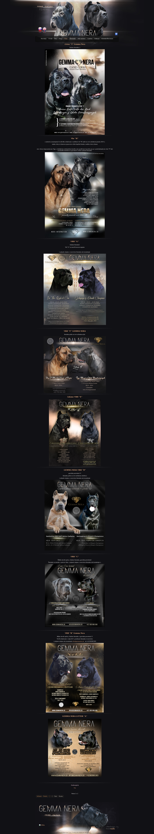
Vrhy (75, 788)
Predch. (45, 796)
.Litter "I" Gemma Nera (74, 44)
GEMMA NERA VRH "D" (75, 470)
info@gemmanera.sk (78, 641)
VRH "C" (75, 557)
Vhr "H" (75, 138)
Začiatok (39, 796)
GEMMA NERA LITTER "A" (74, 716)
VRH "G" (75, 241)
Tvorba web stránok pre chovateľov (81, 832)
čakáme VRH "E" (74, 397)
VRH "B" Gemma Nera (75, 633)
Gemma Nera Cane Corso (65, 832)
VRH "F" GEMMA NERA (75, 331)
